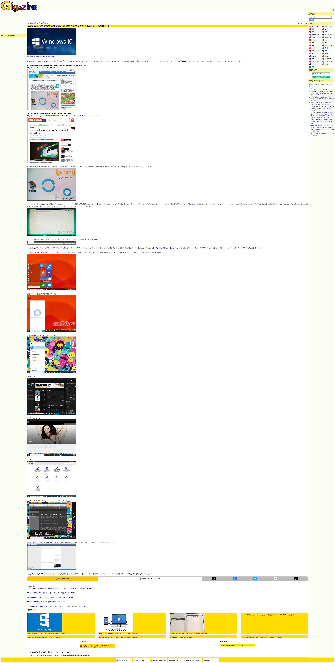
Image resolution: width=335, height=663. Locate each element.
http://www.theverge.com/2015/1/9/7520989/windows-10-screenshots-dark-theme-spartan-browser (63, 116)
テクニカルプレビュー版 (163, 248)
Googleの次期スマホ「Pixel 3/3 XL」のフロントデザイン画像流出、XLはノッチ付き (191, 633)
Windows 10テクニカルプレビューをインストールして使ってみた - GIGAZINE (52, 593)
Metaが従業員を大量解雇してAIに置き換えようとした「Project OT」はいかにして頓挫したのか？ (322, 98)
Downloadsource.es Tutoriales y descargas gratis (42, 56)
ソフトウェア (303, 23)
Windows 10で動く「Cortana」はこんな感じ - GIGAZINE (46, 602)
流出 (65, 248)
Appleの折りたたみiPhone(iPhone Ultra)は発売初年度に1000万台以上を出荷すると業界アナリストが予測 (322, 93)
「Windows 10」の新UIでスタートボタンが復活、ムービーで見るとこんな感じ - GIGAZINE (56, 606)
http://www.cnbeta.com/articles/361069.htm (42, 68)
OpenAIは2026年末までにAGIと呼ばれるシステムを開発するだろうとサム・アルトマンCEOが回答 (322, 129)
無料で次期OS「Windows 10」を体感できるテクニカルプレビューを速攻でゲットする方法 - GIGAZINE (60, 588)
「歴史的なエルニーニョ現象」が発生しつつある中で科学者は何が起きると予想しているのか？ (322, 108)
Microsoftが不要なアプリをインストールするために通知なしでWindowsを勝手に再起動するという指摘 (267, 641)
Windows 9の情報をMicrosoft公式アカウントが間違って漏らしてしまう (46, 633)
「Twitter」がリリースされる (319, 89)
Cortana (192, 204)
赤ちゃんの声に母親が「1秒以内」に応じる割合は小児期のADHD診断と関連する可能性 (322, 121)
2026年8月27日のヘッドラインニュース (322, 125)
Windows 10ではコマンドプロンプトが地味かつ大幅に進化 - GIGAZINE (50, 597)
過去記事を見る (321, 77)
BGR (48, 542)
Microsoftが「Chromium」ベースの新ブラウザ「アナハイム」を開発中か (118, 633)
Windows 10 (48, 61)
